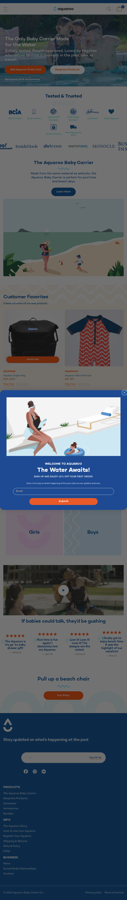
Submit (63, 501)
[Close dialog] (124, 392)
